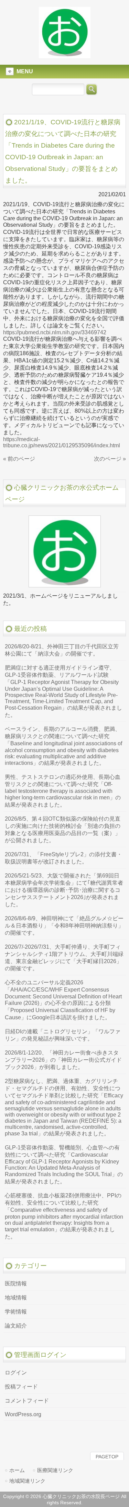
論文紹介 (16, 1326)
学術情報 (16, 1312)
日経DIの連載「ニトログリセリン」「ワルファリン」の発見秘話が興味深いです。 (62, 1035)
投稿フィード (21, 1387)
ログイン (16, 1372)
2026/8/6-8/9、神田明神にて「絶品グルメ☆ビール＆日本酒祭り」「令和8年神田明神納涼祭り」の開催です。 (64, 926)
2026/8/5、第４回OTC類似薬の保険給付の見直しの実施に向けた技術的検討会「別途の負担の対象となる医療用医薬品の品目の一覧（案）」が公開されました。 (62, 829)
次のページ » (110, 459)
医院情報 (16, 1283)
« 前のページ (19, 459)
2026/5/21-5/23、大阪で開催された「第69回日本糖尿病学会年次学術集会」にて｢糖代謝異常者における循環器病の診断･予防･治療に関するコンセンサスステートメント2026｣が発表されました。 (64, 890)
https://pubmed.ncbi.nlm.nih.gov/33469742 (54, 332)
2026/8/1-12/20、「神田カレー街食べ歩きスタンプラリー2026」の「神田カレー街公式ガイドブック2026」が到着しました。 (63, 1060)
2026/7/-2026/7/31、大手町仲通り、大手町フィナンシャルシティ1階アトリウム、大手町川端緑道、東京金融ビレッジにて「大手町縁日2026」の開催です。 (64, 957)
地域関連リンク (27, 1481)
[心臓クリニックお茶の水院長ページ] (64, 55)
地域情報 (16, 1297)
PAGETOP (107, 1456)
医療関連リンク (55, 1470)
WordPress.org (23, 1414)
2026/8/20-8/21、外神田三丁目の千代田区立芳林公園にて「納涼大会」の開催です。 (62, 650)
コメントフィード (27, 1401)
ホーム (17, 1470)
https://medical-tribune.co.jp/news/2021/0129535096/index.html (61, 442)
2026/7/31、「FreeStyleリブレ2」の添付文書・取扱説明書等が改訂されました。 (63, 857)
